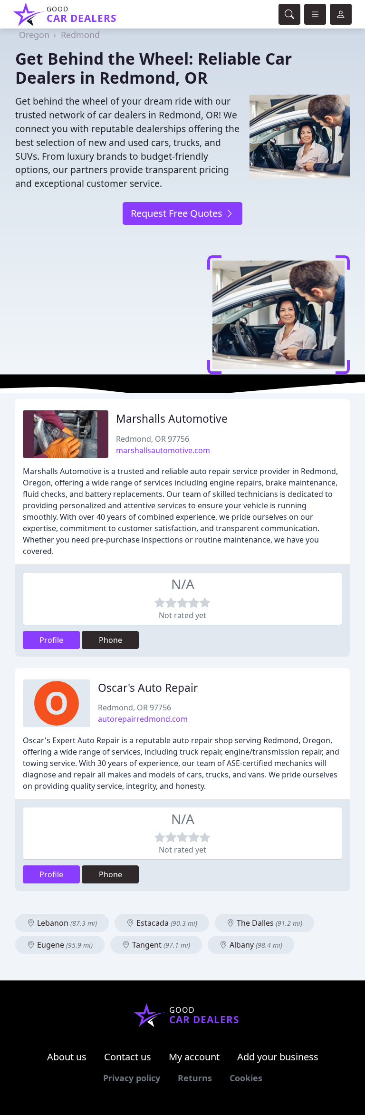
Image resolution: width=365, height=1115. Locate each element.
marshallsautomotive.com (163, 450)
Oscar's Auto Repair (148, 687)
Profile (51, 640)
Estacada (165, 923)
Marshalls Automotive (172, 418)
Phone (110, 640)
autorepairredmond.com (143, 719)
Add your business (277, 1056)
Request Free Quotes (178, 213)
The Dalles (268, 923)
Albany (255, 945)
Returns (195, 1078)
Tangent (160, 945)
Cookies (246, 1078)
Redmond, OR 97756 (152, 439)
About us (66, 1056)
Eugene (64, 945)
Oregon (34, 34)
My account (194, 1056)
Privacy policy (131, 1078)
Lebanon (66, 923)
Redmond (80, 34)
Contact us (127, 1056)
